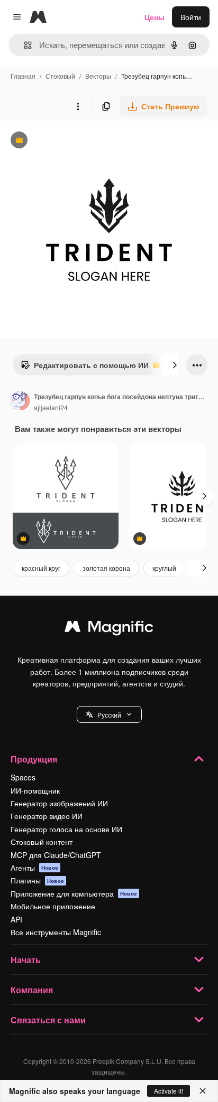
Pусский (109, 714)
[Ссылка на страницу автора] (20, 401)
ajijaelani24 (51, 407)
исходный (71, 141)
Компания (32, 990)
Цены (154, 17)
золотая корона (106, 567)
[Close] (202, 1091)
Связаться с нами (48, 1020)
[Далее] (174, 364)
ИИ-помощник (35, 790)
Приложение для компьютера (74, 893)
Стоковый (60, 75)
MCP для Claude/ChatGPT (56, 855)
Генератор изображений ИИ (59, 803)
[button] (109, 714)
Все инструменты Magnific (56, 932)
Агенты (34, 867)
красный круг (41, 567)
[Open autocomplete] (23, 45)
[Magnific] (109, 629)
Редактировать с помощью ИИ (85, 367)
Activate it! (168, 1090)
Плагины (37, 880)
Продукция (34, 759)
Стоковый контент (41, 841)
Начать (26, 960)
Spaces (23, 777)
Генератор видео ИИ (47, 816)
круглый (164, 567)
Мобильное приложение (53, 906)
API (16, 919)
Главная (23, 75)
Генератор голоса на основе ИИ (66, 829)
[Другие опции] (77, 106)
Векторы (98, 75)
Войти (190, 17)
